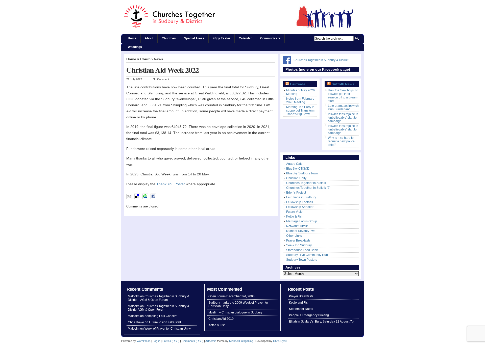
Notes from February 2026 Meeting (300, 100)
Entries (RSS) (170, 340)
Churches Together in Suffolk (306, 183)
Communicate (270, 38)
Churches (169, 38)
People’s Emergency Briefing (309, 315)
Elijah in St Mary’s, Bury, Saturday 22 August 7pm (322, 321)
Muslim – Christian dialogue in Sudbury (235, 312)
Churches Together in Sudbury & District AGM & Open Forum (158, 307)
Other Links (294, 235)
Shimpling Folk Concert (160, 316)
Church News (151, 59)
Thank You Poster (170, 184)
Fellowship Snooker (299, 207)
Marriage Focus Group (301, 221)
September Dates (301, 309)
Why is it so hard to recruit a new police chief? (341, 141)
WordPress (144, 340)
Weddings (135, 47)
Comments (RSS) (192, 340)
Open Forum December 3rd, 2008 (231, 296)
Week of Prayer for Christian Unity (167, 328)
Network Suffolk (297, 226)
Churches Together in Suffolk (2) (308, 188)
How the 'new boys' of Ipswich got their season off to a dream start (342, 96)
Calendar (245, 38)
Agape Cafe (294, 164)
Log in (156, 340)
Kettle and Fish (299, 302)
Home (132, 38)
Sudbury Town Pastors (301, 259)
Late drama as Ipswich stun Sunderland (343, 107)
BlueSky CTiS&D (297, 168)
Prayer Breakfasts (298, 240)
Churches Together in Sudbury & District (321, 60)
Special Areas (194, 38)
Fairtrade (297, 84)
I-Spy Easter (221, 38)
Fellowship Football (299, 202)
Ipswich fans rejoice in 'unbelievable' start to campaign (343, 117)
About (149, 38)
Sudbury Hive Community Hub (307, 255)
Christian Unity (296, 178)
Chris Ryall (279, 340)
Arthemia (210, 340)
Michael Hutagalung (241, 340)
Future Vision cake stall (165, 322)
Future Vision (295, 212)
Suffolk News (343, 84)
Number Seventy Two (301, 231)
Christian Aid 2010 (221, 319)
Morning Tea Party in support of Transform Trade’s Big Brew (300, 110)
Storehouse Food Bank (302, 250)
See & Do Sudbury (299, 245)
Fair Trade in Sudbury (301, 197)
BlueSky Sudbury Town (302, 173)
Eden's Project (296, 192)
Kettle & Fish (294, 216)
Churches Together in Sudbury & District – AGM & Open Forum (158, 298)
